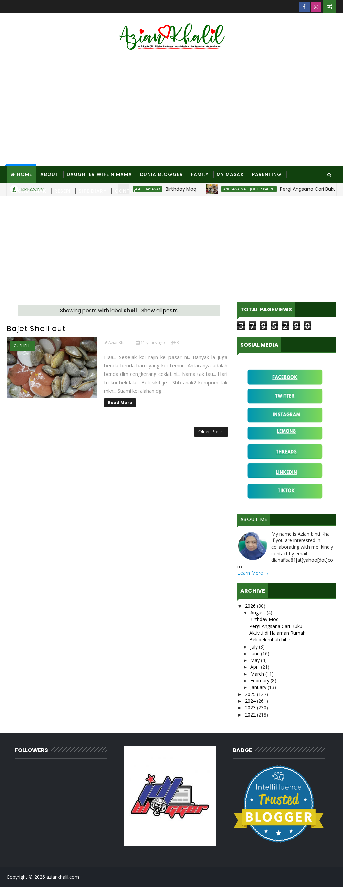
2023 (251, 707)
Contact (128, 191)
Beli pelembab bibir (269, 639)
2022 (251, 714)
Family (200, 174)
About (49, 174)
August (258, 612)
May (255, 660)
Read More (120, 402)
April (255, 667)
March (257, 674)
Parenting (266, 174)
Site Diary (93, 191)
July (254, 646)
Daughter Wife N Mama (99, 174)
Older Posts (211, 431)
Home (24, 174)
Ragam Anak (28, 191)
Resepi (62, 191)
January (259, 687)
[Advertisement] (171, 109)
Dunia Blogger (161, 174)
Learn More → (253, 573)
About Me (254, 519)
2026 (251, 606)
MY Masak (230, 174)
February (260, 680)
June (255, 653)
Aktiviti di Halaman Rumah (277, 633)
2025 (251, 694)
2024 (251, 701)
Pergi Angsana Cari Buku (275, 626)
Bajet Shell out (36, 328)
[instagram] (316, 7)
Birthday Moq (264, 619)
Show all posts (159, 310)
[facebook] (304, 7)
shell (24, 346)
